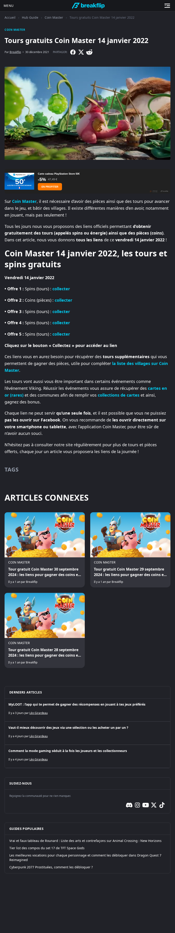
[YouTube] (145, 805)
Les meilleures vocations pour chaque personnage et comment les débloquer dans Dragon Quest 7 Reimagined (85, 857)
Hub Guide (30, 17)
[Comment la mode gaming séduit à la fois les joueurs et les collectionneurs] (87, 756)
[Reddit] (89, 52)
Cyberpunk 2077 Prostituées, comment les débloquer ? (51, 867)
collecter (61, 288)
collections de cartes (118, 395)
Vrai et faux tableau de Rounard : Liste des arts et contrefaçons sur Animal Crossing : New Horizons (85, 841)
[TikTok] (162, 805)
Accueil (10, 17)
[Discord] (129, 805)
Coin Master (54, 17)
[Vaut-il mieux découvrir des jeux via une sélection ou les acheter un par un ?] (87, 733)
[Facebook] (73, 52)
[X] (81, 52)
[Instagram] (137, 805)
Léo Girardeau (38, 713)
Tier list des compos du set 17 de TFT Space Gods (47, 848)
